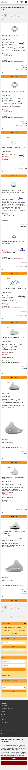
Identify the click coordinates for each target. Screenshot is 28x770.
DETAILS (4, 53)
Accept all (14, 758)
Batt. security (4, 733)
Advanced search (14, 650)
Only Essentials (14, 763)
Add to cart (14, 76)
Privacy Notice (15, 749)
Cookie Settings (5, 722)
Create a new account (7, 673)
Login (14, 669)
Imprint (3, 711)
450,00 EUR (14, 633)
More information (14, 767)
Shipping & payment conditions (8, 717)
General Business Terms (7, 708)
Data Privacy (4, 705)
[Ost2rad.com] (3, 2)
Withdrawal (4, 719)
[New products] (25, 624)
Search (14, 646)
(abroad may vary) (19, 61)
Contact (3, 714)
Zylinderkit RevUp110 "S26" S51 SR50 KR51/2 (14, 630)
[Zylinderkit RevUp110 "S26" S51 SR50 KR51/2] (14, 627)
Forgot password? (6, 675)
